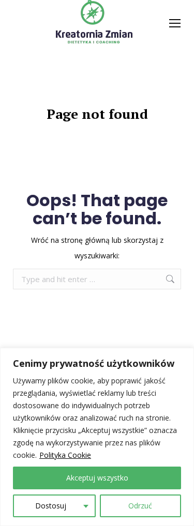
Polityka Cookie (65, 455)
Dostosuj (50, 505)
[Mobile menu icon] (175, 23)
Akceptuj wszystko (97, 478)
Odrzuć (140, 505)
